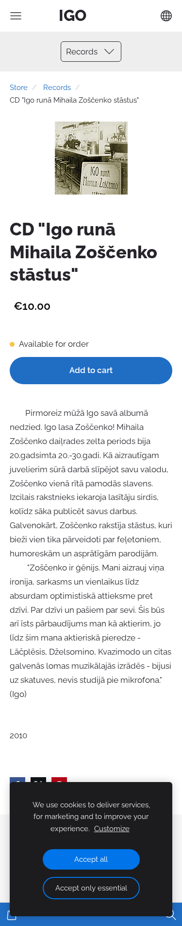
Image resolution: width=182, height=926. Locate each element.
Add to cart (91, 370)
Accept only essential (91, 888)
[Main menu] (15, 15)
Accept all (91, 859)
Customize (112, 828)
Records (57, 87)
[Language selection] (166, 15)
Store (19, 87)
